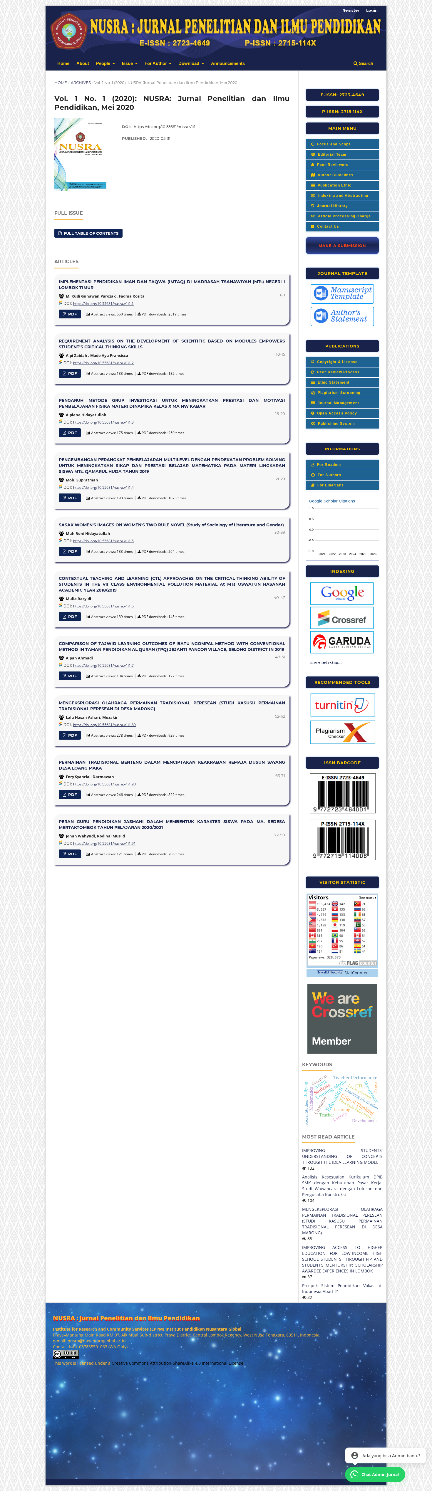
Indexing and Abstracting (342, 196)
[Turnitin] (343, 716)
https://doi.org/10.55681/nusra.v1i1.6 (103, 606)
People (103, 63)
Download (189, 63)
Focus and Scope (333, 144)
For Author (156, 63)
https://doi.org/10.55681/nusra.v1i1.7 (103, 665)
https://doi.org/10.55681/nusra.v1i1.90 (104, 784)
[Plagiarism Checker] (343, 743)
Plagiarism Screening (338, 393)
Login (372, 10)
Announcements (228, 63)
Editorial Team (331, 154)
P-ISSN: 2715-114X (342, 111)
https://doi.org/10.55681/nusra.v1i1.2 (103, 362)
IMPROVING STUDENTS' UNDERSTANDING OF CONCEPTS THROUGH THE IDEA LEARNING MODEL (342, 1156)
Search (365, 63)
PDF (72, 314)
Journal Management (337, 403)
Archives (81, 82)
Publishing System (336, 424)
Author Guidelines (335, 175)
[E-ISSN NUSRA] (343, 812)
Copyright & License (337, 362)
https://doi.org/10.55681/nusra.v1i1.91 (104, 843)
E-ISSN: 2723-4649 (342, 95)
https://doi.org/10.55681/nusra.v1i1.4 (103, 487)
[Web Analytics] (330, 972)
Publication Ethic (333, 185)
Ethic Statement (332, 382)
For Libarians (330, 485)
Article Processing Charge (344, 216)
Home (63, 63)
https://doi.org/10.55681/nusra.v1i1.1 (103, 303)
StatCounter (356, 972)
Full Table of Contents (90, 233)
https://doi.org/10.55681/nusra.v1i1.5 (103, 540)
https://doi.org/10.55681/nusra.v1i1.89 (104, 724)
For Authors (328, 475)
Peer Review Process (338, 372)
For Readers (328, 465)
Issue (128, 63)
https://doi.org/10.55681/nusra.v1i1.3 (103, 422)
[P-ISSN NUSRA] (343, 859)
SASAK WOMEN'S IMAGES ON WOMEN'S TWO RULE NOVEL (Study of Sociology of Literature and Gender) (171, 525)
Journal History (332, 206)
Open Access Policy (336, 413)
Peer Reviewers (332, 165)
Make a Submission (342, 245)
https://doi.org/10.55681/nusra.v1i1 (164, 126)
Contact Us (327, 226)
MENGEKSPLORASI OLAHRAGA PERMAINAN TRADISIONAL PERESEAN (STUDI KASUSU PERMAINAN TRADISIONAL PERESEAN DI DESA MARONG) (342, 1220)
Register (350, 10)
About (82, 63)
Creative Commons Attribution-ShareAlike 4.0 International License (177, 1363)
